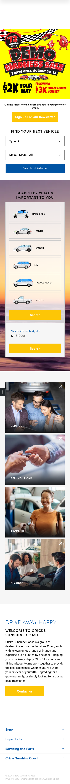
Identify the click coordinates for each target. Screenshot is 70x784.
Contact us (24, 691)
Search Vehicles (35, 168)
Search (35, 315)
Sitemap (25, 778)
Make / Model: (18, 155)
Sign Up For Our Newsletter (35, 116)
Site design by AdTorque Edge (44, 778)
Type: (13, 141)
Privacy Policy (12, 778)
